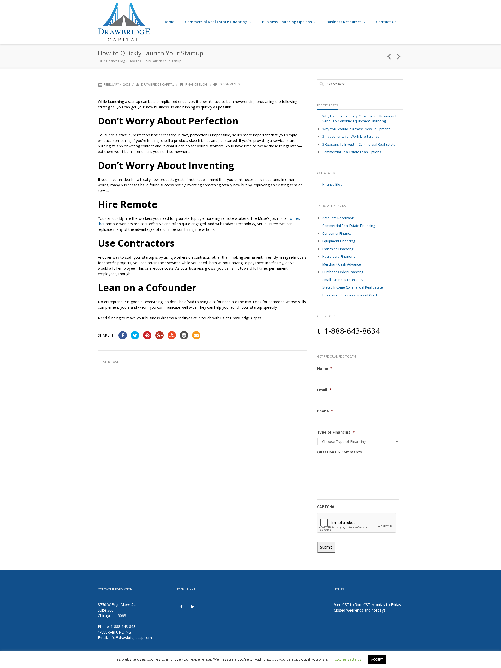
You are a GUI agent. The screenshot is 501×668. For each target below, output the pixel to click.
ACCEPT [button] (377, 659)
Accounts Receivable (338, 218)
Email (324, 390)
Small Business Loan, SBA (342, 279)
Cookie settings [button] (347, 659)
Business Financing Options (287, 21)
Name (324, 368)
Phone (325, 411)
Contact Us (386, 21)
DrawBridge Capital (157, 84)
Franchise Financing (337, 248)
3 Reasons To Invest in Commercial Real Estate (359, 144)
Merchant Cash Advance (341, 264)
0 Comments (229, 84)
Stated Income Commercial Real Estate (352, 287)
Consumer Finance (337, 233)
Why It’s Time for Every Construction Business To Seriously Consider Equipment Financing (360, 119)
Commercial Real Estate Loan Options (351, 151)
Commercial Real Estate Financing (216, 21)
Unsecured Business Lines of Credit (350, 295)
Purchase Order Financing (342, 271)
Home (169, 21)
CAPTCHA (326, 506)
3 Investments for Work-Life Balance (350, 136)
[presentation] (356, 523)
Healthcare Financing (338, 256)
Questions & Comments (339, 452)
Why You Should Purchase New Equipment (356, 128)
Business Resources (343, 21)
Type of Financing (336, 432)
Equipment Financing (338, 241)
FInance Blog (115, 61)
